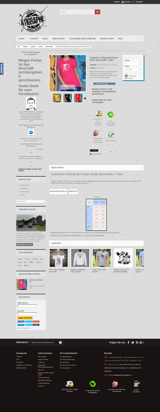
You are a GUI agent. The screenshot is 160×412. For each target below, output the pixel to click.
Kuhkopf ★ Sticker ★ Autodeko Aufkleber (121, 271)
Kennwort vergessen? (24, 328)
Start (22, 38)
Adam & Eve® (24, 185)
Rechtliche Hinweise (45, 380)
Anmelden (139, 2)
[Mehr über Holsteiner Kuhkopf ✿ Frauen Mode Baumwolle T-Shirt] (21, 284)
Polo (45, 38)
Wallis (31, 262)
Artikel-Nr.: (93, 65)
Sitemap (41, 386)
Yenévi (22, 195)
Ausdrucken (97, 154)
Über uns (41, 370)
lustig (19, 262)
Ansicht (73, 191)
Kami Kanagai (24, 192)
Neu (120, 38)
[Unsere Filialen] (31, 223)
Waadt (26, 265)
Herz (25, 262)
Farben (126, 66)
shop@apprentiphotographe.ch (122, 375)
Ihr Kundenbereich (68, 353)
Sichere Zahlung (110, 140)
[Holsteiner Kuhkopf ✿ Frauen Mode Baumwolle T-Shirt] (57, 98)
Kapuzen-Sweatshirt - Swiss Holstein (78, 271)
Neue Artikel (42, 356)
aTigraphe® (24, 188)
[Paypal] (20, 325)
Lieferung (41, 362)
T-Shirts (33, 38)
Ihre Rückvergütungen (67, 359)
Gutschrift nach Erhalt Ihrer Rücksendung (98, 140)
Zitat (41, 259)
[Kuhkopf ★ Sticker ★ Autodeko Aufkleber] (123, 258)
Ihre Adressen (64, 362)
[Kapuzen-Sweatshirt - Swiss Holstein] (80, 258)
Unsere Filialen (27, 209)
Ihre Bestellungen (66, 356)
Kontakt (116, 2)
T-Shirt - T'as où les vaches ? (99, 271)
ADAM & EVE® (107, 38)
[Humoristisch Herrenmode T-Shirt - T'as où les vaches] (101, 258)
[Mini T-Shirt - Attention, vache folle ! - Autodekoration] (58, 258)
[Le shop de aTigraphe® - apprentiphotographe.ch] (36, 19)
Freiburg (35, 259)
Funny (19, 265)
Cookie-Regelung (44, 383)
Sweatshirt (58, 38)
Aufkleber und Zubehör (82, 38)
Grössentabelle (58, 191)
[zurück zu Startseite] (19, 46)
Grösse (127, 60)
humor (27, 259)
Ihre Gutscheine (65, 368)
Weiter (85, 98)
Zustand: (93, 68)
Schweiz (39, 262)
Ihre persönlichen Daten (68, 365)
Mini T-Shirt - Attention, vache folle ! (57, 271)
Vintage (20, 259)
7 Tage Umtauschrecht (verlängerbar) (110, 123)
